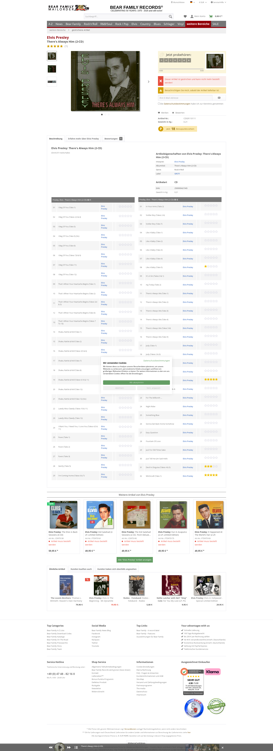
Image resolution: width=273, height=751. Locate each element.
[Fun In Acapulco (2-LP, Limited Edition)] (173, 514)
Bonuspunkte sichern (185, 129)
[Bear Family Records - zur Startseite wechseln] (69, 8)
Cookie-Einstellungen (145, 666)
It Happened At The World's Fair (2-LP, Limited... (208, 533)
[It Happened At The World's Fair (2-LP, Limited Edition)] (210, 514)
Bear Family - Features (145, 633)
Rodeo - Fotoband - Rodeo (136, 599)
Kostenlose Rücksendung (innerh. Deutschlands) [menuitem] (204, 643)
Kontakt (95, 673)
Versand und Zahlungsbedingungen (151, 682)
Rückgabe (96, 685)
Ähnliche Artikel (57, 569)
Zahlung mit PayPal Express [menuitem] (195, 646)
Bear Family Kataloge (56, 636)
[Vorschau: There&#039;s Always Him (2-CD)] (52, 56)
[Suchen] (170, 16)
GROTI (177, 173)
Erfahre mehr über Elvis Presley (83, 138)
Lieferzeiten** (98, 676)
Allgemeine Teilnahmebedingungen (106, 666)
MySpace (95, 639)
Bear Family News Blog (101, 630)
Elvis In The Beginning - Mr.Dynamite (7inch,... (101, 599)
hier (189, 732)
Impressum (141, 694)
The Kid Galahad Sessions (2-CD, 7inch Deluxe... (136, 533)
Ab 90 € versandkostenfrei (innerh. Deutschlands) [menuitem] (205, 639)
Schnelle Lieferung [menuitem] (191, 630)
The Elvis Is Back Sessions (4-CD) (63, 533)
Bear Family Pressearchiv (57, 643)
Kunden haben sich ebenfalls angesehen (116, 569)
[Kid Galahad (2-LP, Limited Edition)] (100, 514)
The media (140, 688)
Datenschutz (141, 691)
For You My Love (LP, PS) (172, 599)
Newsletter (96, 688)
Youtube (95, 646)
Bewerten (180, 112)
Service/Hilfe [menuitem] (218, 2)
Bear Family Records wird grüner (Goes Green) (111, 670)
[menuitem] (128, 16)
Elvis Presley (58, 37)
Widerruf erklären (136, 743)
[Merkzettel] (185, 16)
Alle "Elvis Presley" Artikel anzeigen (134, 559)
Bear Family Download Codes (59, 633)
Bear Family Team (54, 649)
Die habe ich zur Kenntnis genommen (191, 103)
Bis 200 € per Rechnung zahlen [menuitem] (197, 636)
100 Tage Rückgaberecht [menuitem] (194, 633)
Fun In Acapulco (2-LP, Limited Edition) (172, 533)
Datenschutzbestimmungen (177, 103)
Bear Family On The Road (57, 639)
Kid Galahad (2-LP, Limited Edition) (99, 533)
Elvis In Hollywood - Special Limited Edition (207, 599)
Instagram (96, 636)
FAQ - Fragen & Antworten (147, 673)
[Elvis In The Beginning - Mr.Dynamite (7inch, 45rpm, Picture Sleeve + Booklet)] (101, 585)
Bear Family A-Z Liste (55, 630)
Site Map (140, 679)
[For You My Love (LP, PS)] (172, 585)
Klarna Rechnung (143, 670)
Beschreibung (55, 138)
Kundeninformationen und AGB (149, 676)
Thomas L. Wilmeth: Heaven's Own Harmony (66, 599)
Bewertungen (113, 138)
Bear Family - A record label (147, 630)
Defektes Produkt (99, 682)
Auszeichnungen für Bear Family (150, 636)
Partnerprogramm (144, 685)
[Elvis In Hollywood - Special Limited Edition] (207, 585)
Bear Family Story (54, 646)
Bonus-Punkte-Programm (102, 679)
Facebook (96, 633)
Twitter (95, 643)
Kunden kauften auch (81, 569)
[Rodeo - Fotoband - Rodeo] (136, 585)
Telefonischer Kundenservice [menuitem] (196, 649)
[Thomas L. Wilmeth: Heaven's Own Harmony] (66, 585)
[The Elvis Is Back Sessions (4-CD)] (63, 514)
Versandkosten (130, 729)
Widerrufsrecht (98, 691)
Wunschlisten (179, 2)
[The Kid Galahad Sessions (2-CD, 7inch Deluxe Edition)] (136, 514)
